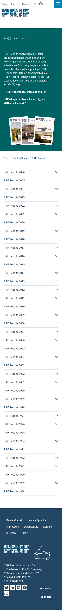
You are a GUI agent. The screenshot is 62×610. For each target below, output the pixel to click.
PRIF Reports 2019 (14, 230)
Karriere (15, 4)
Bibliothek (26, 4)
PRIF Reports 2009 (14, 314)
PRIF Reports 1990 (14, 474)
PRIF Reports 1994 (14, 441)
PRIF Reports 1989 (14, 483)
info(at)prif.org (14, 580)
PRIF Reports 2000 (14, 390)
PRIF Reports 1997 (14, 415)
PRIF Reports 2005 (14, 348)
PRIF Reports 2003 (14, 365)
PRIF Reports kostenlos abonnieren (26, 91)
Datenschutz (31, 526)
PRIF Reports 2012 (14, 289)
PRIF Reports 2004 (14, 357)
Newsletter (45, 588)
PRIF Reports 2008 (14, 323)
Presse (5, 4)
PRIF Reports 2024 (14, 188)
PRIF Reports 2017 (14, 247)
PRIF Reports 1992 (14, 457)
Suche (24, 533)
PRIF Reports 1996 (14, 424)
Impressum (12, 526)
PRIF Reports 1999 (14, 399)
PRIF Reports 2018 (14, 239)
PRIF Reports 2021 (14, 214)
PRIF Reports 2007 (14, 331)
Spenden (46, 596)
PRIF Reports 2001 (14, 382)
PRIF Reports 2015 (14, 264)
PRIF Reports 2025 (14, 180)
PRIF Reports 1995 (14, 432)
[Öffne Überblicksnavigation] (58, 4)
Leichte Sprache (37, 520)
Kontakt (47, 526)
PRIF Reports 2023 (14, 197)
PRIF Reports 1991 (14, 466)
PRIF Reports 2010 (14, 306)
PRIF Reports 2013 (14, 281)
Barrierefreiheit (14, 520)
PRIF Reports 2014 (14, 272)
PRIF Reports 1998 (14, 407)
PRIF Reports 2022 (14, 205)
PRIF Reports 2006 (14, 340)
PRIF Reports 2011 (14, 298)
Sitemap (11, 533)
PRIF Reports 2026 (14, 172)
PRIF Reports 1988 (14, 491)
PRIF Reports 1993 (14, 449)
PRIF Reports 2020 (14, 222)
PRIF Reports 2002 (14, 373)
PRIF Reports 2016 (14, 256)
